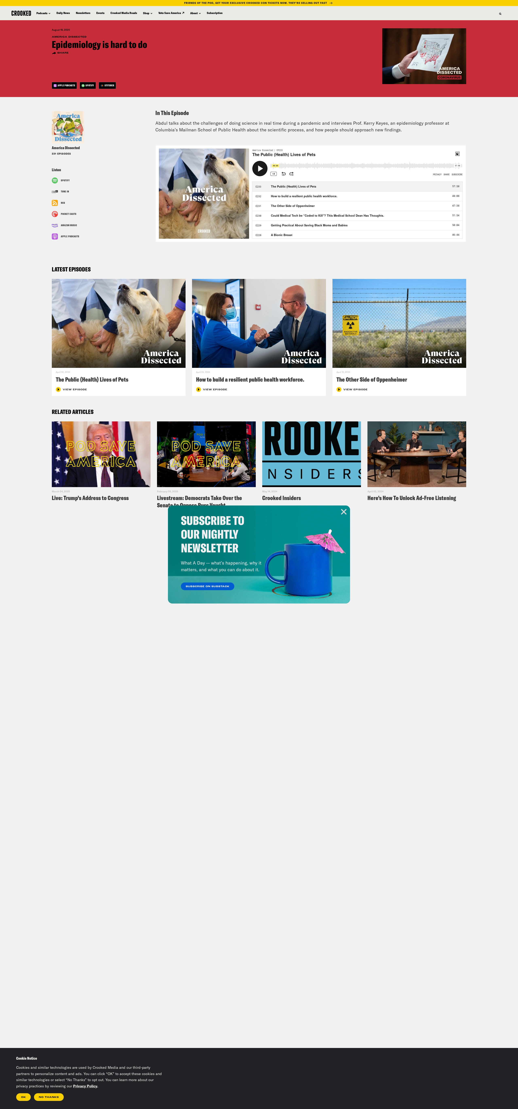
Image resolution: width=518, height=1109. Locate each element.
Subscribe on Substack (207, 586)
